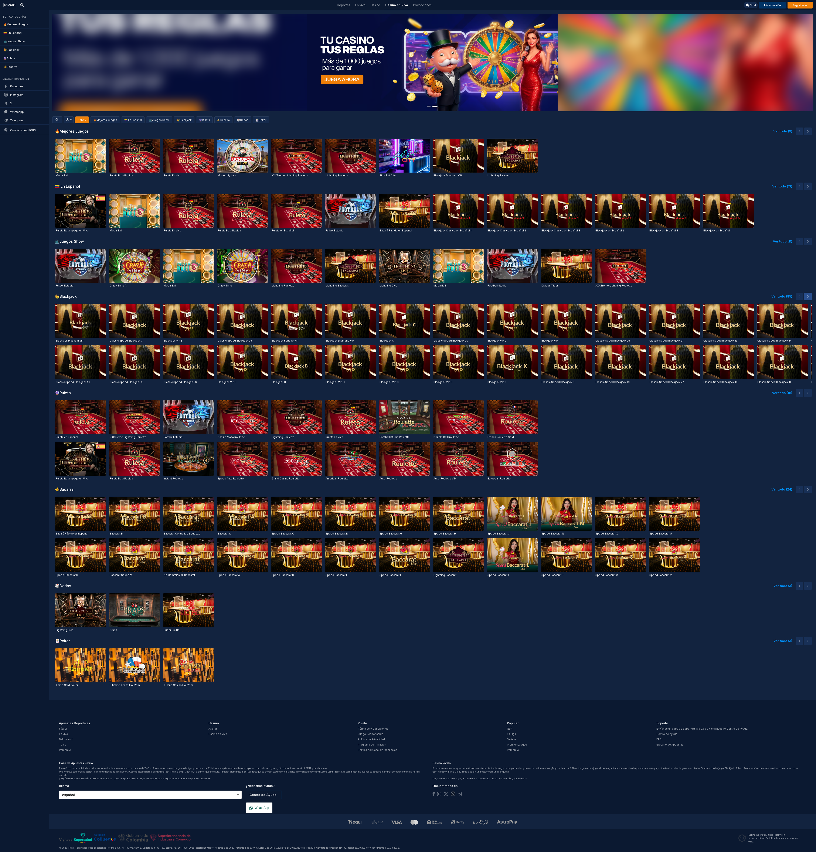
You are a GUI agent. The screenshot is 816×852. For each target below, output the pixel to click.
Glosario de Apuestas (669, 744)
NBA (509, 728)
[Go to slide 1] (429, 106)
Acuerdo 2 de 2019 (265, 847)
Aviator (212, 728)
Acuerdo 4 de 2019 (245, 847)
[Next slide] (804, 62)
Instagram (16, 94)
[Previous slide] (60, 62)
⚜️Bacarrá (223, 120)
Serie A (511, 739)
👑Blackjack (184, 120)
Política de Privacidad (371, 739)
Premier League (517, 744)
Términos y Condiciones (373, 728)
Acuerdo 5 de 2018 (285, 847)
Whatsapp (17, 111)
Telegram (16, 120)
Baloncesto (66, 739)
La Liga (511, 734)
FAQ (659, 739)
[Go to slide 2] (435, 106)
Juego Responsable (370, 734)
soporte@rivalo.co (205, 847)
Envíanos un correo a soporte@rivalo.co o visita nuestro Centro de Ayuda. (702, 728)
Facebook (16, 86)
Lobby (82, 120)
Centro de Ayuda (666, 734)
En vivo (63, 734)
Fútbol (63, 728)
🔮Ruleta (204, 120)
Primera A (65, 749)
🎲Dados (242, 120)
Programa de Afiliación (372, 744)
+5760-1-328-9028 (184, 847)
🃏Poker (261, 120)
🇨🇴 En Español (133, 120)
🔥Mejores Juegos (105, 120)
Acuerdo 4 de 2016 (306, 847)
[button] (799, 131)
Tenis (62, 744)
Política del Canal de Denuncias (377, 749)
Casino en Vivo (217, 734)
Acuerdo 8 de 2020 (224, 847)
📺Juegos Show (159, 120)
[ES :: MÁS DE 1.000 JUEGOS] (432, 62)
